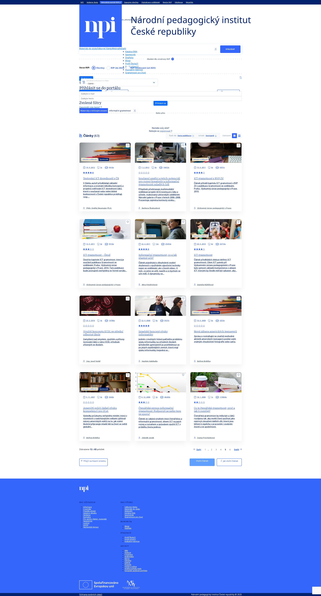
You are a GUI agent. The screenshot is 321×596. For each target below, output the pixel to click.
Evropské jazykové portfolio (136, 570)
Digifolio (129, 57)
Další (123, 48)
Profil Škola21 (131, 63)
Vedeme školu (92, 2)
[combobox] (119, 82)
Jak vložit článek (230, 461)
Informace (87, 507)
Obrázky (128, 560)
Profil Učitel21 (130, 539)
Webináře (116, 48)
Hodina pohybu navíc (133, 568)
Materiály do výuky (88, 48)
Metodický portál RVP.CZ (111, 2)
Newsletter (87, 521)
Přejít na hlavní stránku (94, 461)
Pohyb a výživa (131, 566)
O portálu (87, 509)
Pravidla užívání (89, 511)
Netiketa (86, 515)
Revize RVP (167, 2)
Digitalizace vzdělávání (150, 2)
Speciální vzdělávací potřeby (97, 81)
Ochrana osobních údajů (90, 594)
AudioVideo (129, 556)
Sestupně (210, 136)
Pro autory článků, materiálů (95, 519)
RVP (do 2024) (117, 68)
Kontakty (87, 517)
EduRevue (179, 2)
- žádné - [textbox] (91, 83)
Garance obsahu (90, 513)
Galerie (127, 562)
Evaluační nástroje (132, 541)
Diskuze (128, 552)
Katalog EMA (131, 51)
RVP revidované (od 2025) (143, 68)
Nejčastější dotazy (91, 527)
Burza (127, 558)
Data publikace (184, 136)
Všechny (100, 68)
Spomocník (130, 54)
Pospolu (128, 564)
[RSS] (80, 136)
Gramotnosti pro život (135, 72)
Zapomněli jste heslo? (89, 107)
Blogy (128, 60)
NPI (82, 2)
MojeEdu (189, 2)
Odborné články (104, 48)
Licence (86, 523)
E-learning (129, 554)
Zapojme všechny (131, 2)
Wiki (126, 550)
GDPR (85, 525)
